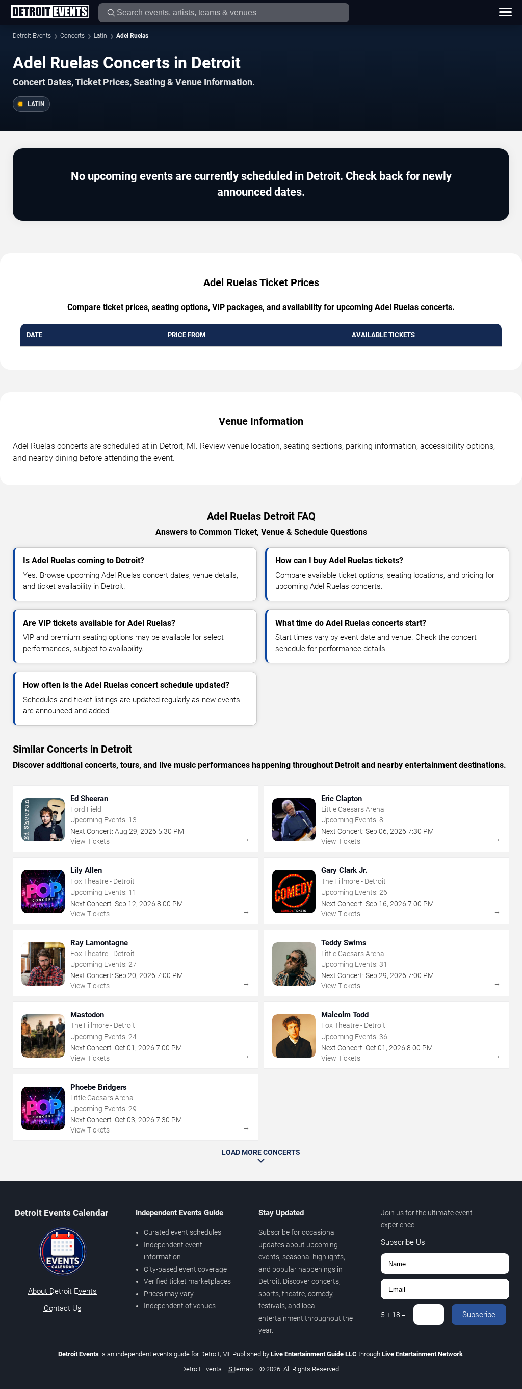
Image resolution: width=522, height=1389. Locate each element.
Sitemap (240, 1369)
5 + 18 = (393, 1314)
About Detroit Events (62, 1291)
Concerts (72, 35)
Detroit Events (32, 35)
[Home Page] (49, 12)
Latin (100, 35)
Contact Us (63, 1308)
